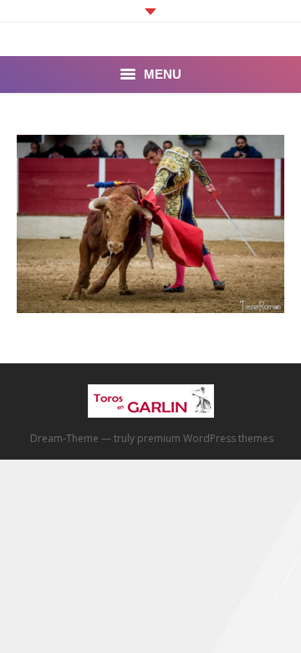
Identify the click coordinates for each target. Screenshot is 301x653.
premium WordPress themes (205, 438)
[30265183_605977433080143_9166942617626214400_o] (150, 224)
